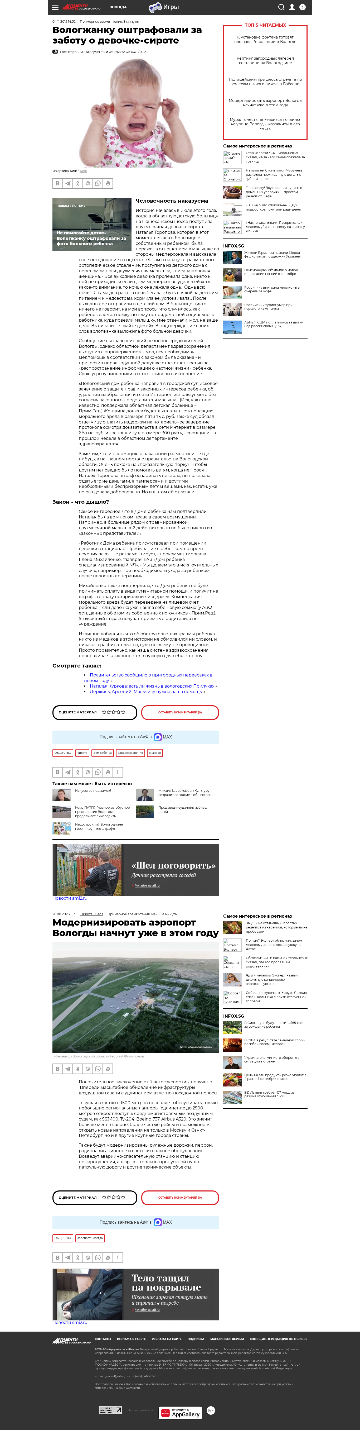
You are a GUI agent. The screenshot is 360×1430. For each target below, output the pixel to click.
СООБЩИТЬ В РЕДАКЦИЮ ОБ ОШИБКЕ (278, 1339)
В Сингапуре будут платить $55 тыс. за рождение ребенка (273, 1024)
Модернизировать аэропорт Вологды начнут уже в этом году (265, 102)
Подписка (196, 1339)
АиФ (83, 171)
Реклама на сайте (167, 1339)
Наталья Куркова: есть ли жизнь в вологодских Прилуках (152, 686)
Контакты (103, 1339)
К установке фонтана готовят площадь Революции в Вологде (265, 39)
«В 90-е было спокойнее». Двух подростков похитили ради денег (273, 207)
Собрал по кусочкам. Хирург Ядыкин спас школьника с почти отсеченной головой (276, 997)
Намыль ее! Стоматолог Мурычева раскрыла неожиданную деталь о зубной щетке (274, 174)
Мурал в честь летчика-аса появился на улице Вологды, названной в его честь (265, 124)
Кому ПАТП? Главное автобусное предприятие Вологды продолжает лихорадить (102, 811)
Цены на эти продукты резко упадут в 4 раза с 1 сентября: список (275, 1077)
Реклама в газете (131, 1339)
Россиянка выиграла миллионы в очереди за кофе (272, 289)
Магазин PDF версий (227, 1339)
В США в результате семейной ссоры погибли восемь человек (274, 1042)
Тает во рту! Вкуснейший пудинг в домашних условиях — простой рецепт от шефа (274, 192)
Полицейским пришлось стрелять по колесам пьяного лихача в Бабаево (265, 81)
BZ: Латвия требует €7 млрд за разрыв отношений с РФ (269, 1094)
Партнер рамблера (140, 1410)
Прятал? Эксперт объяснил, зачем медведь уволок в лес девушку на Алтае (274, 944)
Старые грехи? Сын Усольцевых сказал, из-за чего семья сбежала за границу (275, 157)
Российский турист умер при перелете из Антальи (268, 307)
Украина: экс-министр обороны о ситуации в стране (272, 1059)
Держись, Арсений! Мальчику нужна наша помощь (146, 691)
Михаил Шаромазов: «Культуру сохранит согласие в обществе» (184, 793)
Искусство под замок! (93, 791)
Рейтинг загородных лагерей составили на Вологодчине (265, 60)
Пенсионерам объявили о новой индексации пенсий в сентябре (271, 272)
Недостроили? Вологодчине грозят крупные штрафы (99, 826)
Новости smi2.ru (69, 898)
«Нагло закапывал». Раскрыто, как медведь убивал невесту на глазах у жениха (275, 227)
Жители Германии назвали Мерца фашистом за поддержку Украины (272, 254)
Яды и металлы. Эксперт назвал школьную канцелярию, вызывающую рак (272, 979)
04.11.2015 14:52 (64, 21)
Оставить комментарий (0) (180, 712)
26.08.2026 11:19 (64, 914)
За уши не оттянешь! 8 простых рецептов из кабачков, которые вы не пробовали (276, 927)
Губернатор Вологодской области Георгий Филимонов (98, 1056)
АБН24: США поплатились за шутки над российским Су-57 (273, 324)
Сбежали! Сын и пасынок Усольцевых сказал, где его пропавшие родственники (277, 962)
